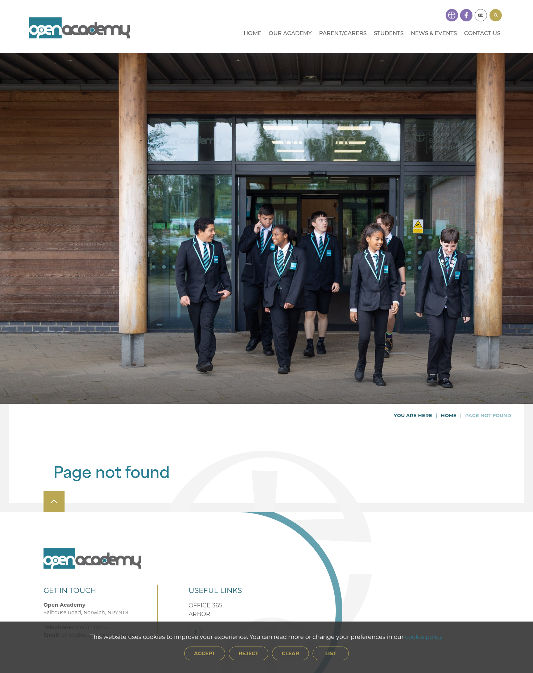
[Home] (79, 27)
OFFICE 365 (205, 605)
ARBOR (199, 614)
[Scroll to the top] (54, 501)
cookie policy (424, 636)
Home (448, 415)
